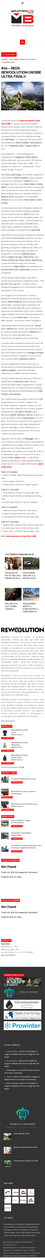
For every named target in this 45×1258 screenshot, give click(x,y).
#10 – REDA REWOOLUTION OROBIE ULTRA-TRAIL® (21, 72)
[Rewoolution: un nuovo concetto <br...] (12, 789)
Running (5, 59)
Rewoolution (25, 59)
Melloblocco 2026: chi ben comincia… (11, 606)
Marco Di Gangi (12, 1083)
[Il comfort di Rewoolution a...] (12, 776)
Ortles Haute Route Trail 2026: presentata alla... (13, 575)
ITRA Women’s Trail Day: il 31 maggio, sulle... (30, 575)
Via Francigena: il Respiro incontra (26, 1161)
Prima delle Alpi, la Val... (22, 1133)
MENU (22, 3)
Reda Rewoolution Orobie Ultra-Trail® (21, 536)
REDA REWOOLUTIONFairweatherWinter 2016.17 (19, 745)
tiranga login (11, 1070)
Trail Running (14, 59)
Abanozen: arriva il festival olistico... (26, 1147)
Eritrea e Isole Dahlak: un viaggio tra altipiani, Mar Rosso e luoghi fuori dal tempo (21, 1054)
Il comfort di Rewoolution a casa (23, 779)
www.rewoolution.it (8, 721)
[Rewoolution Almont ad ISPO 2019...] (12, 801)
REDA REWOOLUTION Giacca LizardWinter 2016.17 (19, 757)
